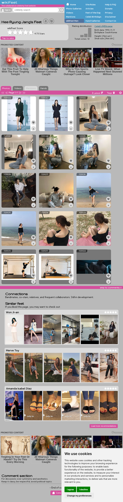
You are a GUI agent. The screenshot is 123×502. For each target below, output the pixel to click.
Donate (108, 8)
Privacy (109, 12)
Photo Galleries (73, 8)
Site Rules (91, 4)
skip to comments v (111, 287)
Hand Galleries (93, 20)
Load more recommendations (103, 426)
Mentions (70, 16)
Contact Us (110, 20)
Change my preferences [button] (79, 495)
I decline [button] (83, 489)
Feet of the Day (93, 12)
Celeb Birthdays (93, 16)
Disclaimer (110, 16)
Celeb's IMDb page (103, 26)
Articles (89, 8)
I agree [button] (70, 489)
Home (73, 4)
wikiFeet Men (72, 20)
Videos (69, 12)
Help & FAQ (110, 4)
